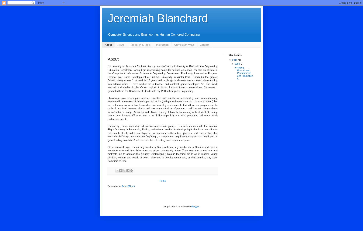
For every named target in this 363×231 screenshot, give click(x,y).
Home (163, 181)
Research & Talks (140, 44)
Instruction (162, 44)
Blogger (195, 206)
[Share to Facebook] (128, 170)
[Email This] (117, 170)
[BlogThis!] (121, 170)
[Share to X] (124, 170)
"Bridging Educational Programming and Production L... (243, 73)
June (237, 64)
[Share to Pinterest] (131, 170)
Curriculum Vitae (184, 44)
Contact (204, 44)
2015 (235, 60)
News (120, 44)
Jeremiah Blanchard (158, 18)
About (108, 44)
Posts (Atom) (128, 186)
